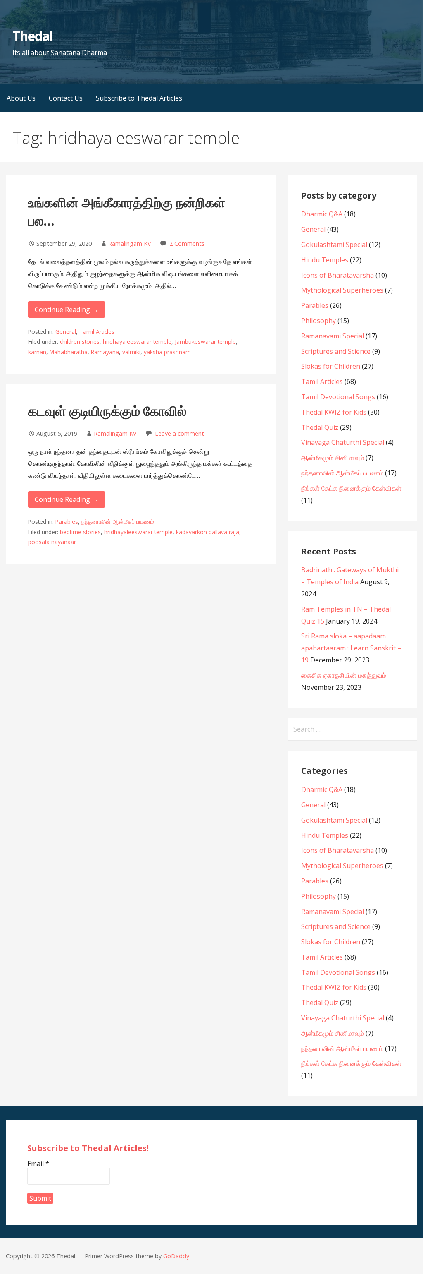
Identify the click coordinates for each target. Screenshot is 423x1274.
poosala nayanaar (52, 542)
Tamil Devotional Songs (338, 396)
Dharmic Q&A (321, 213)
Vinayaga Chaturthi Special (342, 442)
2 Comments (186, 243)
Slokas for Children (330, 366)
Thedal (32, 36)
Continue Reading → (66, 309)
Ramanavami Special (332, 336)
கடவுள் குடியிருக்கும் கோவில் (107, 411)
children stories (80, 341)
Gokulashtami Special (334, 244)
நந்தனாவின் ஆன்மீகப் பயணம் (117, 521)
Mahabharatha (69, 352)
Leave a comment (179, 433)
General (65, 332)
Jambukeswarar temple (205, 341)
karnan (37, 352)
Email (38, 1163)
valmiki (131, 352)
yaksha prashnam (167, 352)
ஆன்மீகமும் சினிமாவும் (332, 457)
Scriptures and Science (336, 351)
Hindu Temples (324, 259)
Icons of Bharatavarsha (337, 275)
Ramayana (105, 352)
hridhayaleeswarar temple (137, 341)
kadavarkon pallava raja (207, 532)
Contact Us (66, 98)
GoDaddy (176, 1256)
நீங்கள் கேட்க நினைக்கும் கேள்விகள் (351, 488)
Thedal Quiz (319, 427)
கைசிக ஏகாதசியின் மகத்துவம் (343, 675)
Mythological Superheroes (342, 290)
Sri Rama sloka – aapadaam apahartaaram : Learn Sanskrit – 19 (351, 648)
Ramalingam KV (129, 243)
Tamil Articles (96, 332)
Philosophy (318, 320)
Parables (66, 521)
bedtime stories (80, 532)
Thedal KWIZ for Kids (333, 412)
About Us (21, 98)
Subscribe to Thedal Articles (139, 98)
